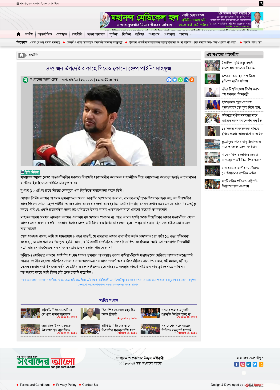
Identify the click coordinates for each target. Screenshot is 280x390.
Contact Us (90, 385)
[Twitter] (174, 79)
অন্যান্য (183, 34)
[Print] (191, 79)
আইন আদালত (96, 34)
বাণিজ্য (139, 34)
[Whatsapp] (180, 79)
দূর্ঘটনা (114, 34)
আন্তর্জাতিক (45, 34)
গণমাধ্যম (153, 34)
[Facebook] (168, 79)
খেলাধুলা (169, 34)
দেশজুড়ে (61, 34)
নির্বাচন (126, 34)
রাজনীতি (77, 34)
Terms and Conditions (35, 385)
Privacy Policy (66, 385)
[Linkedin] (186, 79)
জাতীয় (29, 34)
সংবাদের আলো (152, 363)
